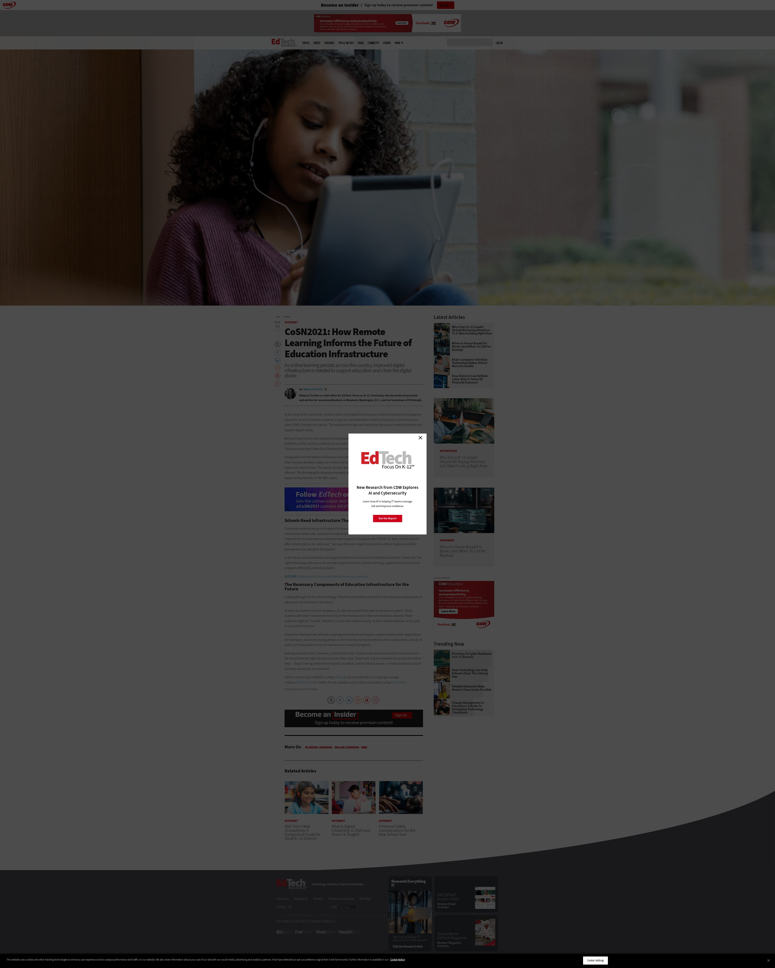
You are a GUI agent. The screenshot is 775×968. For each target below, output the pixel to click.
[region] (387, 961)
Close (420, 438)
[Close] (768, 960)
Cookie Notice (397, 959)
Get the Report (387, 518)
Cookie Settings (595, 960)
